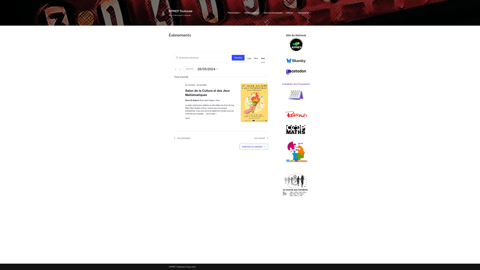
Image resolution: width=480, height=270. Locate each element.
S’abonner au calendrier (252, 146)
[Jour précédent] (175, 69)
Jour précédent (183, 138)
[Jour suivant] (180, 69)
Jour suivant (259, 138)
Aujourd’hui (190, 69)
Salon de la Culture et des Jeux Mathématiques (207, 92)
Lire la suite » (211, 113)
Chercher (238, 57)
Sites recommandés (273, 13)
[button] (240, 12)
